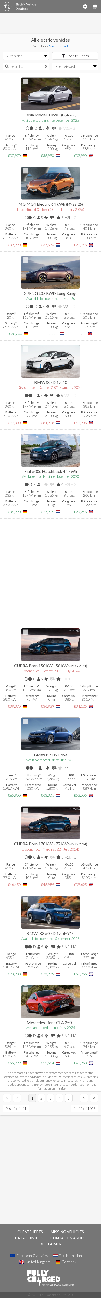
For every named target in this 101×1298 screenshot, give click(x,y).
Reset (63, 46)
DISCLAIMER (50, 1244)
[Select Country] (94, 6)
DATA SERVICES (29, 1238)
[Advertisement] (50, 23)
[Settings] (85, 6)
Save (52, 46)
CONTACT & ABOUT (68, 1238)
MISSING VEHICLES (67, 1231)
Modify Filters (78, 56)
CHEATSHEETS (30, 1231)
